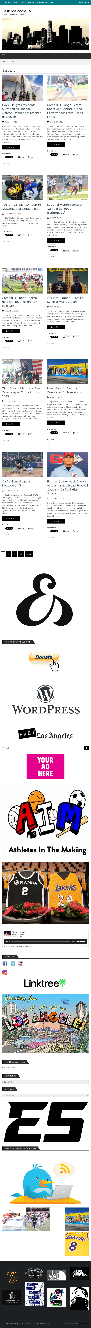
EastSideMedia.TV (16, 11)
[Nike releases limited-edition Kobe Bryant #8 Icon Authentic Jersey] (77, 1244)
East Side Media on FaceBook (20, 1148)
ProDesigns (83, 1323)
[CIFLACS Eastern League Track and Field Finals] (14, 1219)
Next (29, 554)
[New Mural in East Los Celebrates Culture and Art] (77, 1219)
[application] (45, 941)
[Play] (7, 941)
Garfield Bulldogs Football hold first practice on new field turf (20, 301)
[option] (33, 2)
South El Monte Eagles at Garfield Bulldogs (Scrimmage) (64, 208)
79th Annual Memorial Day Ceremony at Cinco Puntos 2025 (21, 392)
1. (18, 946)
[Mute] (77, 941)
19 (21, 554)
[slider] (83, 941)
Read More (10, 147)
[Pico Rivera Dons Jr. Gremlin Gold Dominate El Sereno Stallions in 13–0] (38, 1219)
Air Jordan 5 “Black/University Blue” (30, 3)
